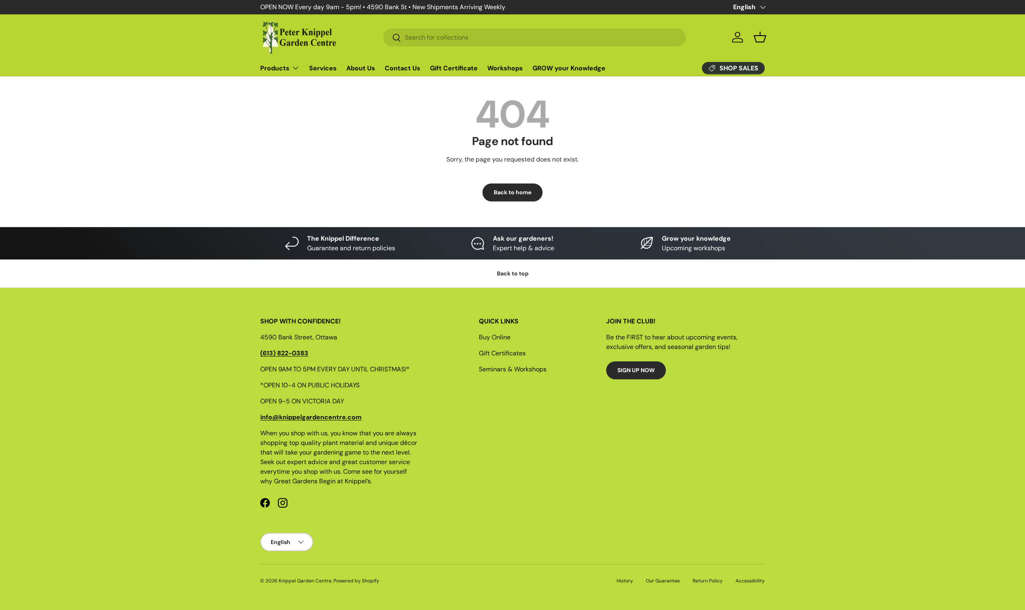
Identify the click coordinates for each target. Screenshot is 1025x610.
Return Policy (708, 581)
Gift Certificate (454, 68)
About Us (360, 68)
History (625, 581)
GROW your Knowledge (569, 68)
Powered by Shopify (356, 581)
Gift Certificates (502, 353)
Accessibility (750, 581)
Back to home (512, 192)
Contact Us (402, 68)
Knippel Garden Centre (305, 581)
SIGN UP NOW (636, 370)
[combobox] (534, 37)
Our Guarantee (663, 581)
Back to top (513, 273)
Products (274, 68)
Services (323, 68)
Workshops (505, 68)
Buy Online (494, 337)
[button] (760, 37)
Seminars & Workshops (513, 369)
